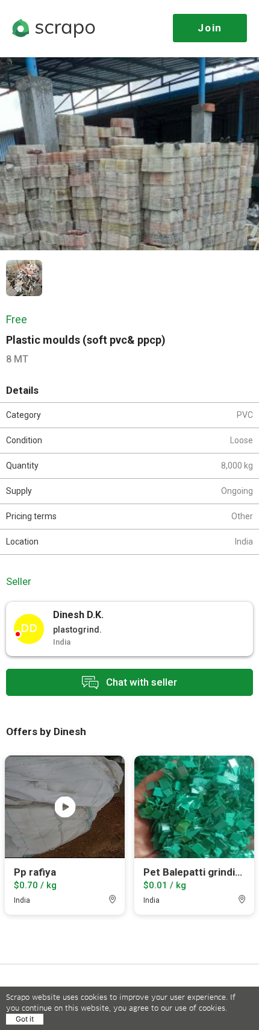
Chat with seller (140, 681)
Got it (25, 1018)
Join (210, 28)
